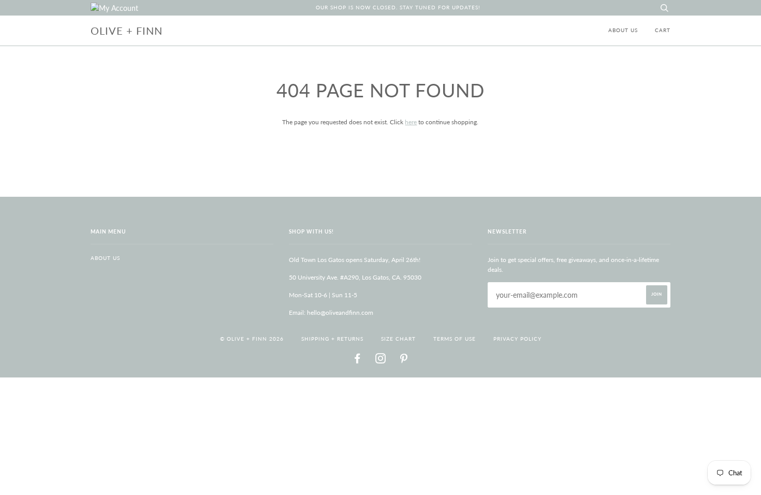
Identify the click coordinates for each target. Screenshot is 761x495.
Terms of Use (454, 339)
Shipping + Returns (332, 339)
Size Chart (398, 339)
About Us (623, 30)
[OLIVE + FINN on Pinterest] (404, 360)
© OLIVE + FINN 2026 (252, 339)
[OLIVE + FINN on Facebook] (357, 360)
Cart (662, 30)
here (411, 122)
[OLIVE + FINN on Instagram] (380, 360)
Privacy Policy (517, 339)
